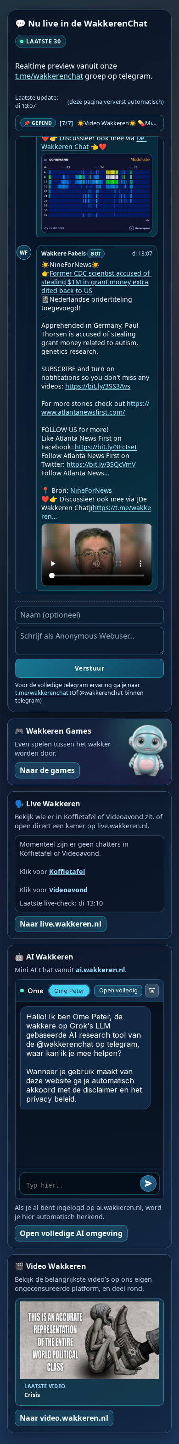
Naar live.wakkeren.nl (60, 924)
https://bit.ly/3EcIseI (106, 446)
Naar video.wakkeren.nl (64, 1418)
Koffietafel (67, 871)
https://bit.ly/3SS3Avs (97, 386)
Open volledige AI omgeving (71, 1233)
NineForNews (91, 490)
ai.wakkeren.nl (100, 969)
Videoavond (68, 889)
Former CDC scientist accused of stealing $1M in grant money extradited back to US (96, 282)
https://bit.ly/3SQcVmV (101, 464)
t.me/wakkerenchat (49, 76)
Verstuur (89, 668)
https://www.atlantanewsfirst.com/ (95, 407)
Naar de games (47, 770)
